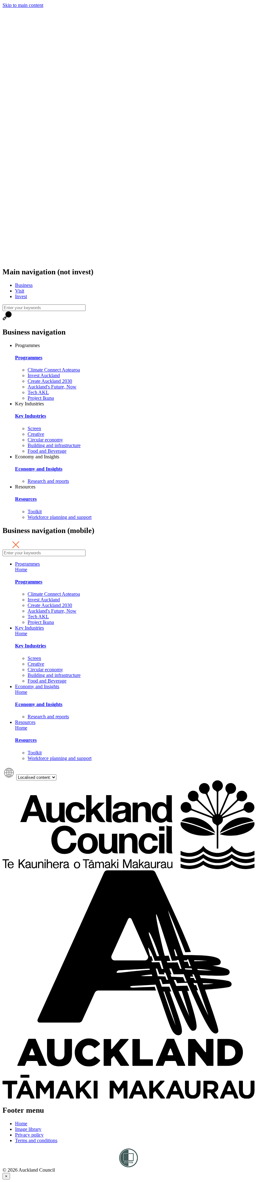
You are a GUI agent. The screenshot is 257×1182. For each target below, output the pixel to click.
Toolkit (35, 511)
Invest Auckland (44, 375)
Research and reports (48, 481)
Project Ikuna (41, 398)
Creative (36, 434)
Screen (34, 428)
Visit (19, 290)
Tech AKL (38, 392)
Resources (26, 499)
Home (21, 569)
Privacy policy (29, 1134)
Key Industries (30, 416)
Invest (21, 296)
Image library (28, 1129)
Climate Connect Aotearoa (54, 369)
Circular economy (45, 439)
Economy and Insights (38, 469)
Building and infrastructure (54, 445)
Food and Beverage (47, 451)
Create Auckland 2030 (50, 381)
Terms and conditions (36, 1140)
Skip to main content (23, 5)
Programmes (28, 357)
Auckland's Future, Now (52, 386)
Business (24, 285)
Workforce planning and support (60, 517)
